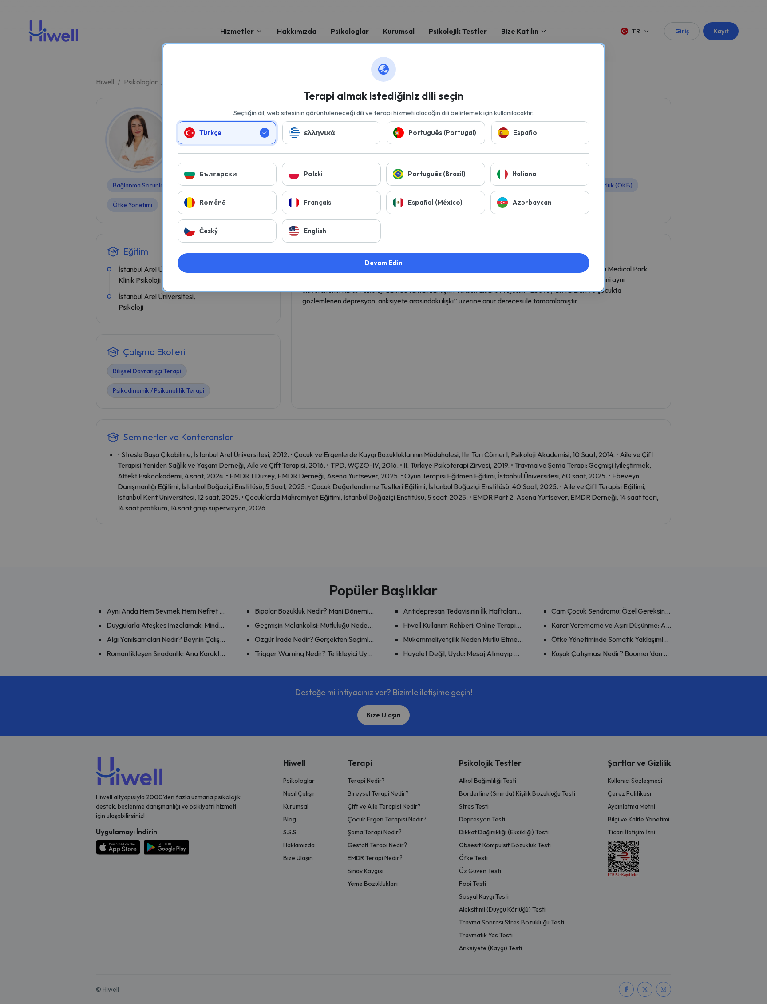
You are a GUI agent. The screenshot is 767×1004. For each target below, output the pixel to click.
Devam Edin (383, 263)
